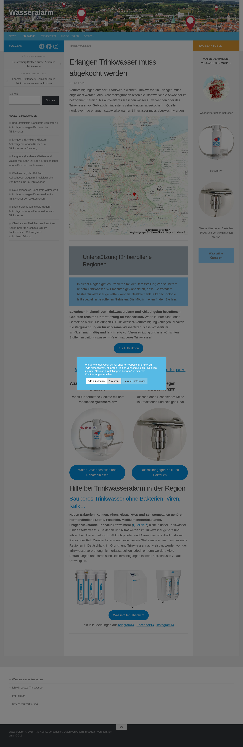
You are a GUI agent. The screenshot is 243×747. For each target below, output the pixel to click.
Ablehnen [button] (113, 381)
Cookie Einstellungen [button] (134, 381)
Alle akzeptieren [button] (96, 381)
